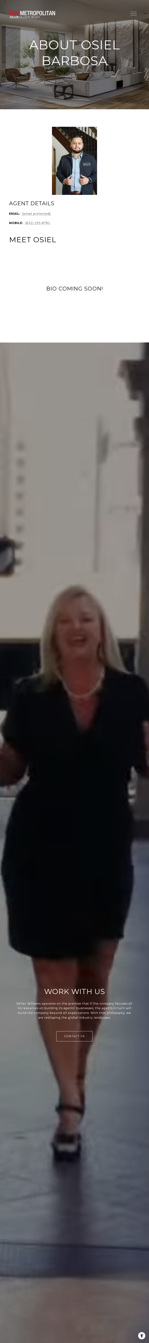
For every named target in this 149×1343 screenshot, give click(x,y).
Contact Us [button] (74, 1036)
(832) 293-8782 (37, 223)
